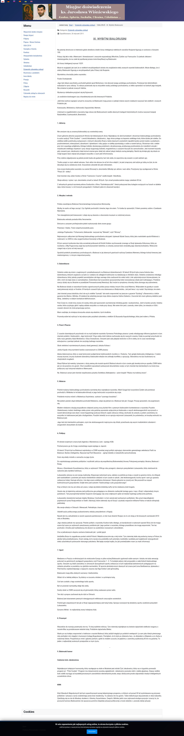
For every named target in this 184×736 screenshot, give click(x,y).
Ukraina (26, 63)
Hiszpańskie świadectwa (33, 56)
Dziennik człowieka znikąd (33, 69)
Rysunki (26, 90)
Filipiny (26, 39)
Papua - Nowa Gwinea (32, 42)
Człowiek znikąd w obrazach (34, 93)
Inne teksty (28, 76)
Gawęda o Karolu (30, 49)
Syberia (26, 59)
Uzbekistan (28, 66)
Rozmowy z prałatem (31, 73)
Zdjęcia (26, 86)
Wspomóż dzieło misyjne (33, 32)
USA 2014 (27, 46)
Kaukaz (26, 52)
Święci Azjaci (28, 35)
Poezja (26, 80)
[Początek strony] (180, 732)
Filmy (26, 83)
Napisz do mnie (29, 97)
